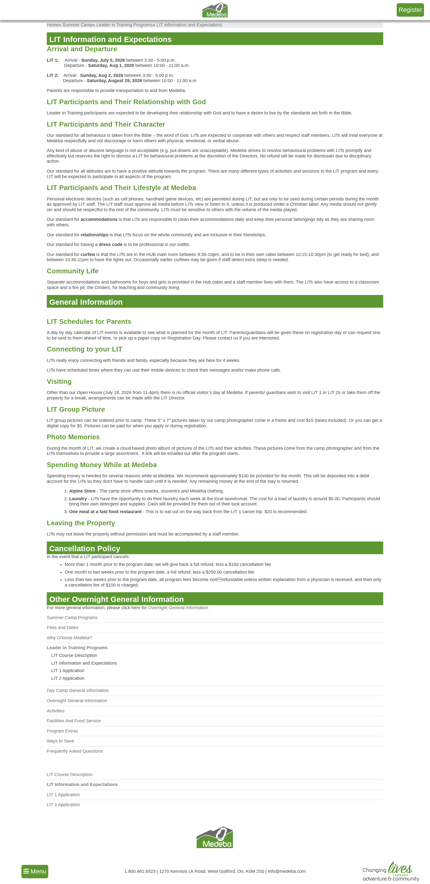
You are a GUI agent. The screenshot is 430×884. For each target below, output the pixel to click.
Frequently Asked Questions (75, 751)
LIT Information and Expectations (84, 663)
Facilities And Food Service (74, 720)
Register (410, 9)
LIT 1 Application (67, 670)
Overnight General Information (178, 607)
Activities (55, 710)
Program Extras (62, 731)
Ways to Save (60, 740)
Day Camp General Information (78, 690)
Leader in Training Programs (77, 647)
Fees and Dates (62, 627)
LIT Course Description (74, 655)
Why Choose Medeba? (69, 637)
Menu (37, 871)
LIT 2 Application (67, 678)
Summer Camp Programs (72, 617)
